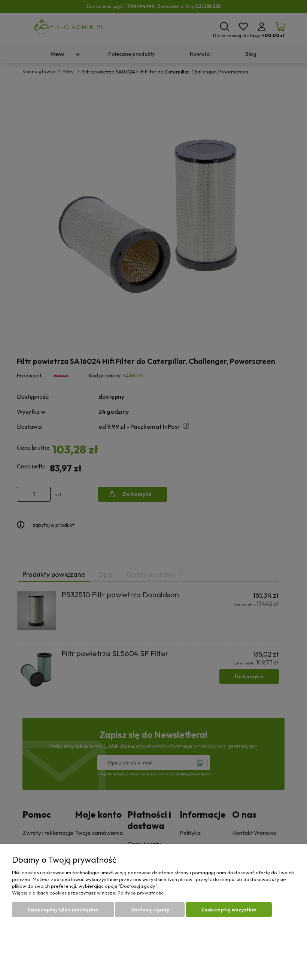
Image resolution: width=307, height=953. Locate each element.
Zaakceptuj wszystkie (228, 909)
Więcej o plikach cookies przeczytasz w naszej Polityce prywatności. (89, 893)
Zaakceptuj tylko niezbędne (62, 909)
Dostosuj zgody (149, 909)
